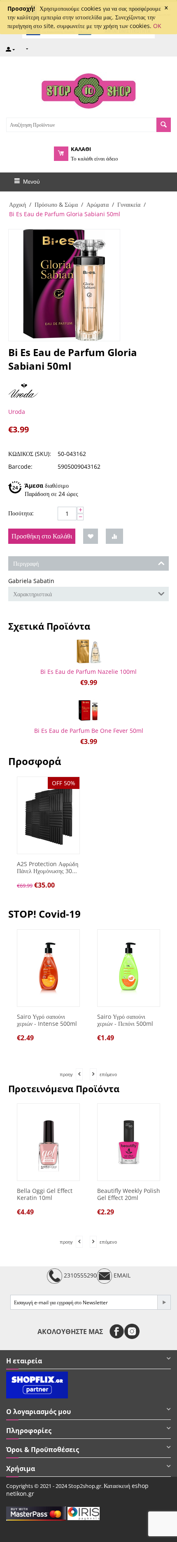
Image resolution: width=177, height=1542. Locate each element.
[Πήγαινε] (163, 1302)
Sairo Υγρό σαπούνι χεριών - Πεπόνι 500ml (125, 1020)
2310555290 (79, 1275)
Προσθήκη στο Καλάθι (42, 536)
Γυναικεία (128, 204)
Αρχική (17, 204)
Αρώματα (97, 204)
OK (157, 26)
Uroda (16, 412)
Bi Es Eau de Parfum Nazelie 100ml (88, 671)
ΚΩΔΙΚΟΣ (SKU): (29, 454)
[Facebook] (116, 1331)
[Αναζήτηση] (163, 125)
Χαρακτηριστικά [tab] (32, 594)
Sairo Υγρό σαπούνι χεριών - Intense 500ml (47, 1020)
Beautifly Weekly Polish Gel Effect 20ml (128, 1195)
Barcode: (20, 466)
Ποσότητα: (21, 513)
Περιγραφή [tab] (26, 563)
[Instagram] (132, 1331)
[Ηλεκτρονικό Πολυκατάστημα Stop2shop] (88, 90)
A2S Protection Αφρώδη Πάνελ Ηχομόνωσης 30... (47, 868)
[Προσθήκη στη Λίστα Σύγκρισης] (114, 536)
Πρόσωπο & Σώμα (56, 204)
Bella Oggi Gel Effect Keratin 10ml (44, 1195)
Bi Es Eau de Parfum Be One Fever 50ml (88, 730)
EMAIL (121, 1275)
